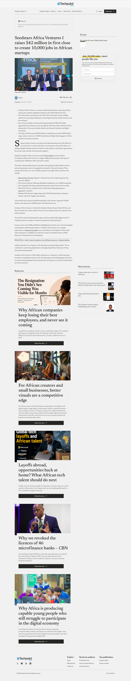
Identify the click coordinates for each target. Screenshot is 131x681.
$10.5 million (48, 156)
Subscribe (109, 11)
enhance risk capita (31, 230)
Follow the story (39, 343)
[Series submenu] (62, 11)
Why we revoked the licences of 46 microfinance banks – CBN (43, 543)
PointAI (20, 98)
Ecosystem (70, 102)
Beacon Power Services (25, 178)
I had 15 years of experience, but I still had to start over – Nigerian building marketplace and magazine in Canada (48, 240)
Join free (99, 78)
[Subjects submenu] (56, 11)
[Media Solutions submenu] (82, 11)
